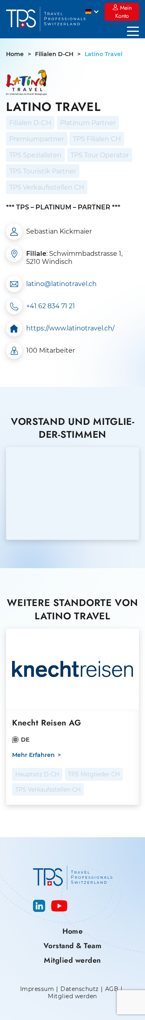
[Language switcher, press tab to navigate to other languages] (92, 11)
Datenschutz (79, 989)
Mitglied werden (72, 960)
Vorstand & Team (73, 946)
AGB (111, 989)
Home (15, 54)
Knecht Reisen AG (46, 722)
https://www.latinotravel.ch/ (70, 328)
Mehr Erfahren (33, 755)
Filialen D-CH (54, 54)
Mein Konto (123, 12)
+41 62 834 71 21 (50, 306)
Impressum (37, 989)
